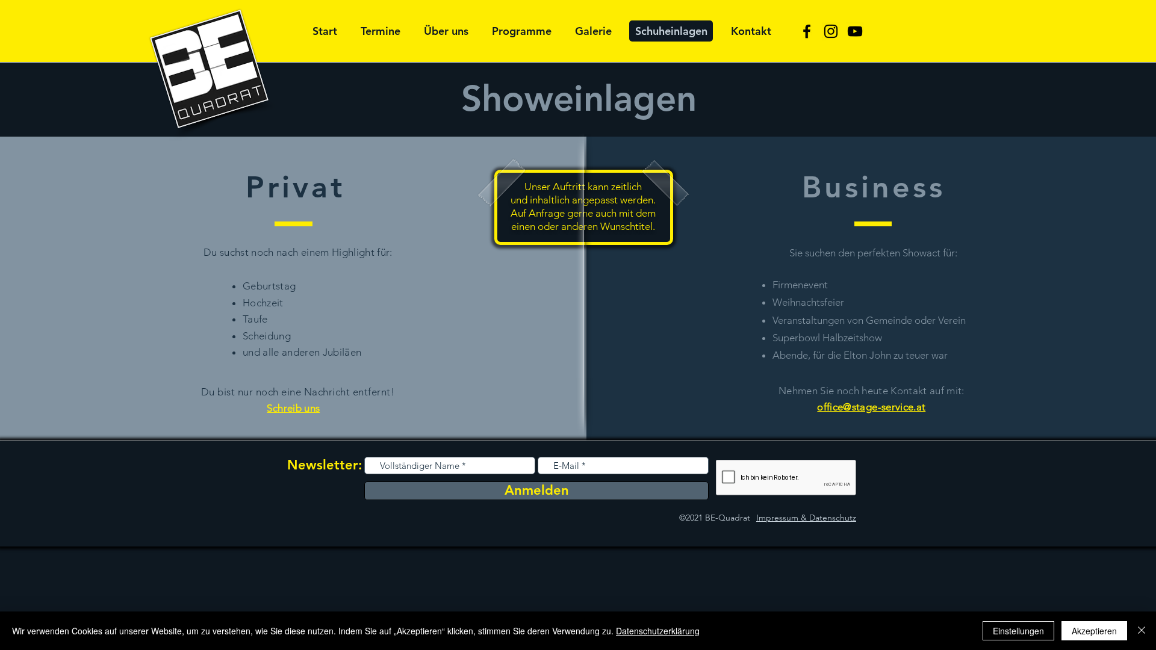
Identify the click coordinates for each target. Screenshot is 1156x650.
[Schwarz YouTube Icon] (855, 31)
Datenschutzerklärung (658, 631)
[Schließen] (1141, 630)
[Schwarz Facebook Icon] (807, 31)
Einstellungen (1018, 631)
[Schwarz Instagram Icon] (831, 31)
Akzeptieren (1094, 631)
